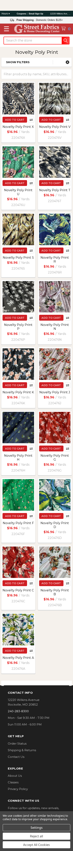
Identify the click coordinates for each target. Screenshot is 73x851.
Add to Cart (15, 119)
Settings (37, 827)
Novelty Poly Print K (18, 392)
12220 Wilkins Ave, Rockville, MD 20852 (60, 13)
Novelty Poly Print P (18, 327)
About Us (15, 776)
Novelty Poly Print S (18, 257)
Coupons (21, 13)
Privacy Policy (18, 789)
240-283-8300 (18, 711)
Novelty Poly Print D (54, 525)
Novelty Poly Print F (18, 523)
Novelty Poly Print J (54, 392)
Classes (13, 782)
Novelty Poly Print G (54, 457)
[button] (67, 62)
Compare (31, 120)
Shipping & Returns (22, 750)
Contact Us (16, 757)
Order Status (17, 743)
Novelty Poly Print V (54, 127)
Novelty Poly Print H (18, 457)
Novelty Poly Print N (54, 327)
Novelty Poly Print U (18, 192)
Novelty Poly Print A (18, 658)
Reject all (36, 836)
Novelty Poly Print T (54, 190)
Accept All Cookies (36, 845)
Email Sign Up (36, 13)
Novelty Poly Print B (54, 592)
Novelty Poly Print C (18, 590)
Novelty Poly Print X (18, 127)
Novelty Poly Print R (54, 259)
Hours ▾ (6, 13)
